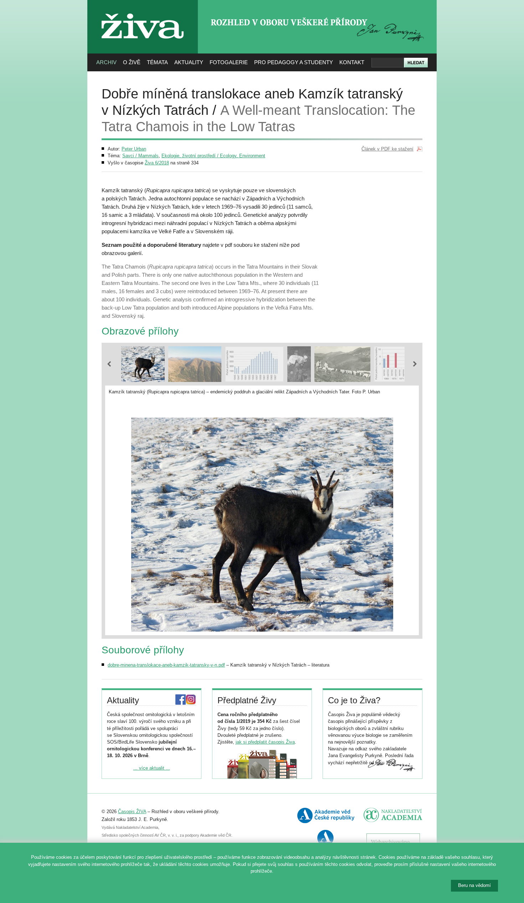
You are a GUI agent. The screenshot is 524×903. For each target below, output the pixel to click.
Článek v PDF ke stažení (387, 149)
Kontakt (351, 62)
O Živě (131, 62)
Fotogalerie (229, 62)
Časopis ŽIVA (132, 811)
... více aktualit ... (151, 768)
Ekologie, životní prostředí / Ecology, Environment (213, 155)
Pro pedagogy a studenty (293, 62)
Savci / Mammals (140, 155)
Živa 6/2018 (157, 162)
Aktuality (188, 62)
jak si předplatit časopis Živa (265, 742)
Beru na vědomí (474, 885)
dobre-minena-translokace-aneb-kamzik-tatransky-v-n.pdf (166, 665)
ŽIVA (143, 11)
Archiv (106, 62)
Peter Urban (134, 149)
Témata (157, 62)
